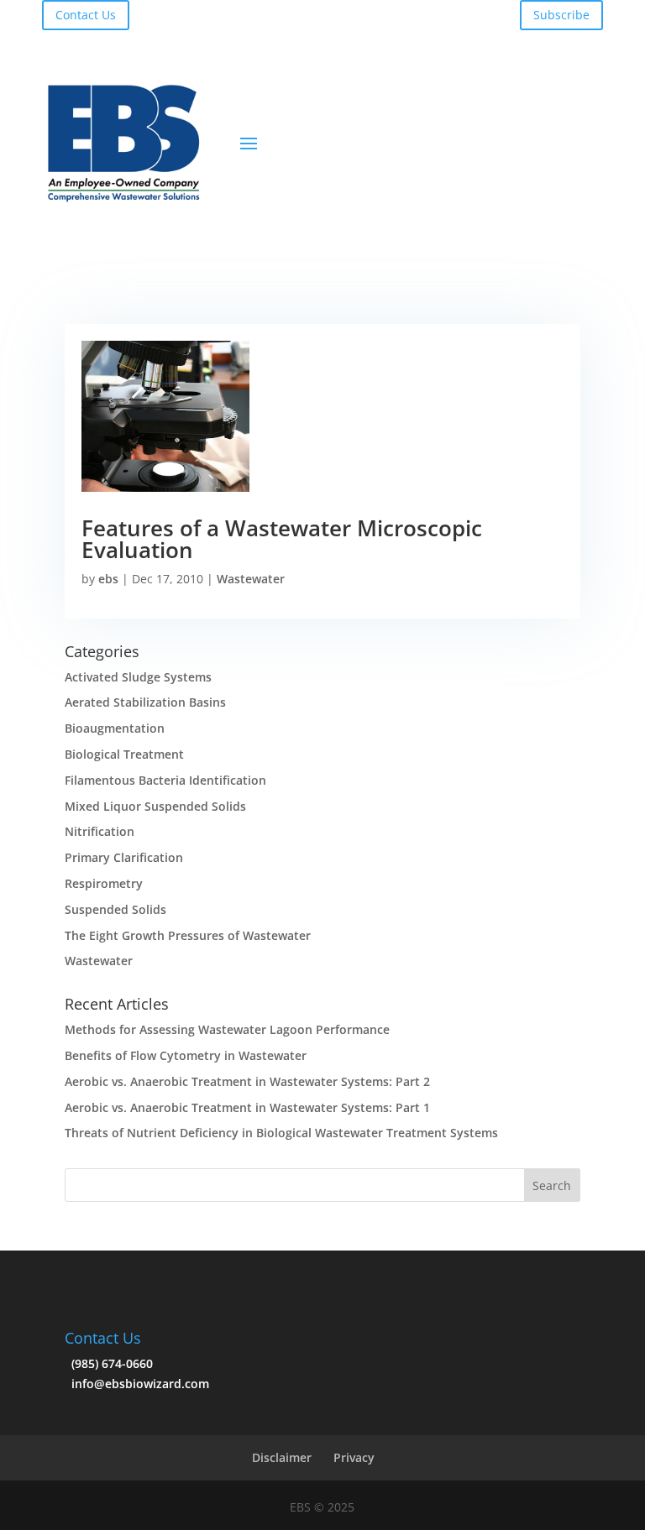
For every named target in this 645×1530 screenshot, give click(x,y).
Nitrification (99, 831)
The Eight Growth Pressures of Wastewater (188, 935)
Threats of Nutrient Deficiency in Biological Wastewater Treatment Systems (281, 1133)
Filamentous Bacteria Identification (165, 780)
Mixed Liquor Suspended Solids (155, 806)
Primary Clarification (124, 857)
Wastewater (251, 579)
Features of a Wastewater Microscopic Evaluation (281, 539)
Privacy (354, 1457)
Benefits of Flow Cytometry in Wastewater (186, 1055)
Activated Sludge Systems (138, 677)
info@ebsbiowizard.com (137, 1384)
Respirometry (104, 883)
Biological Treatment (124, 754)
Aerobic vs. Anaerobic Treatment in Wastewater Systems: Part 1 (247, 1107)
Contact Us (85, 15)
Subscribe (561, 15)
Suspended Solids (115, 909)
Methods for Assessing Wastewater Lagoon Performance (227, 1029)
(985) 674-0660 (109, 1363)
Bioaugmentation (115, 728)
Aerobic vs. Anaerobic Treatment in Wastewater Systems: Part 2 (247, 1081)
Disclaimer (282, 1457)
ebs (108, 579)
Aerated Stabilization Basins (145, 702)
